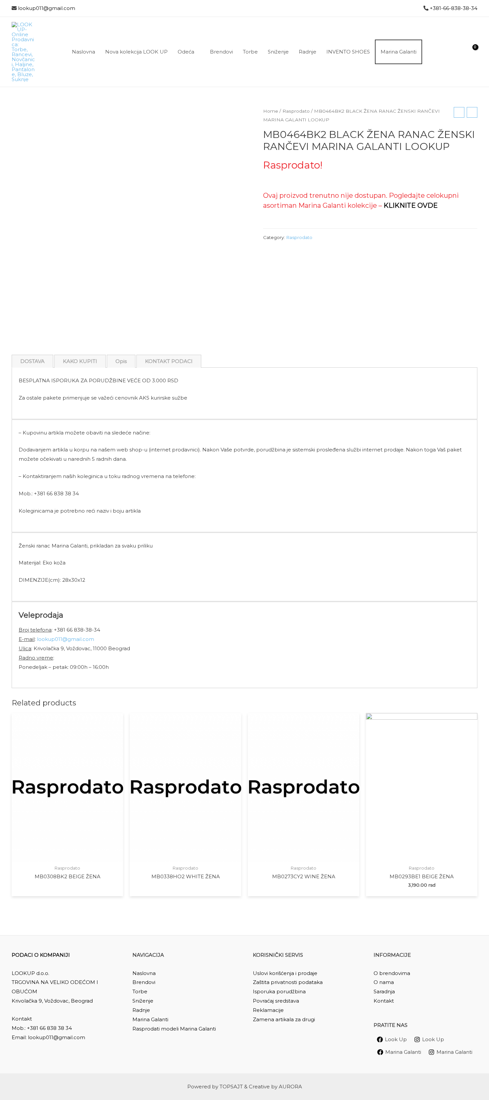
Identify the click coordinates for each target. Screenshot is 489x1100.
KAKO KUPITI (80, 361)
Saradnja (384, 991)
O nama (384, 982)
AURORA (290, 1086)
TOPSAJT (231, 1086)
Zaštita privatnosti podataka (288, 982)
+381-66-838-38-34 (453, 8)
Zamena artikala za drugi (284, 1019)
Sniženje (142, 1001)
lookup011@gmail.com (46, 8)
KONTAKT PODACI (169, 361)
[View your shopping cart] (471, 52)
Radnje (141, 1010)
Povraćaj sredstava (276, 1001)
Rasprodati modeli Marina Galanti (174, 1029)
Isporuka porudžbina (279, 991)
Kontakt (384, 1001)
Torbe (139, 991)
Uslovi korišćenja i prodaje (285, 973)
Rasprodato (296, 111)
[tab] (32, 361)
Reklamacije (268, 1010)
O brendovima (392, 973)
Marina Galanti (150, 1019)
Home (270, 111)
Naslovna (144, 973)
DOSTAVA (32, 361)
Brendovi (143, 982)
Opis (121, 361)
